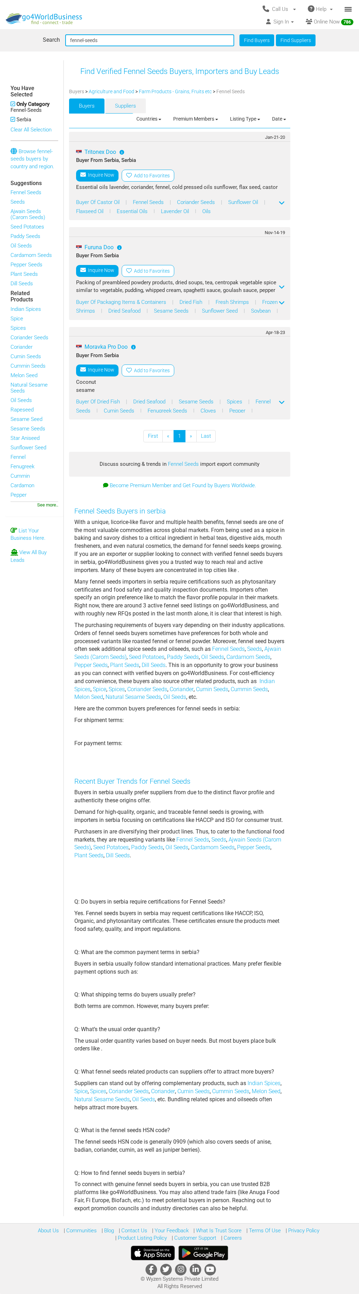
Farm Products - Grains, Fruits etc (176, 91)
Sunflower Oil (243, 202)
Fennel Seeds (26, 192)
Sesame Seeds (28, 428)
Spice (17, 318)
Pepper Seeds (26, 264)
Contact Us (133, 1230)
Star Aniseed (25, 438)
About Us (48, 1230)
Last (206, 436)
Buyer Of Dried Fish (98, 402)
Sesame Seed (26, 419)
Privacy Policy (303, 1230)
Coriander (22, 347)
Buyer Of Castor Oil (98, 202)
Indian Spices (26, 309)
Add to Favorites (151, 175)
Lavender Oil (175, 211)
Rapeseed (22, 410)
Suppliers (125, 106)
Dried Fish (192, 302)
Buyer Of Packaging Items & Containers (122, 302)
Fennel (18, 457)
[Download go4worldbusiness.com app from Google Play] (203, 1253)
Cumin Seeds (26, 356)
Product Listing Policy (141, 1238)
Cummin (20, 476)
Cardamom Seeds (31, 255)
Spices (18, 328)
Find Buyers (257, 40)
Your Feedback (171, 1230)
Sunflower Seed (28, 447)
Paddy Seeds (25, 236)
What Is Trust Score (218, 1230)
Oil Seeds (21, 246)
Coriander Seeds (29, 337)
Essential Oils (133, 211)
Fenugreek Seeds (168, 411)
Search (51, 39)
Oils (206, 211)
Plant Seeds (24, 274)
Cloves (209, 411)
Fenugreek (22, 466)
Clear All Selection (31, 130)
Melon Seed (24, 375)
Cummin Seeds (28, 366)
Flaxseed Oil (90, 211)
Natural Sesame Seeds (29, 388)
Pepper (19, 495)
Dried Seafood (125, 311)
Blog (108, 1230)
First (153, 436)
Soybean (261, 311)
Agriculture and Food (112, 91)
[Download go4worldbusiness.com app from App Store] (153, 1253)
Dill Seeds (22, 283)
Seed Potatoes (27, 227)
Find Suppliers (295, 40)
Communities (81, 1230)
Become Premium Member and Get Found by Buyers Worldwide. (183, 485)
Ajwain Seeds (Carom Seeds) (28, 214)
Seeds (18, 202)
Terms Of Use (264, 1230)
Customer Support (194, 1238)
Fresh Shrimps (233, 302)
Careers (232, 1238)
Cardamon (22, 485)
